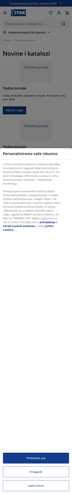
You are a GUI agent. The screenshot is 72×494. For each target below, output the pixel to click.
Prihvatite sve (36, 458)
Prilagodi (36, 472)
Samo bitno (36, 485)
